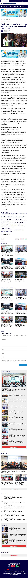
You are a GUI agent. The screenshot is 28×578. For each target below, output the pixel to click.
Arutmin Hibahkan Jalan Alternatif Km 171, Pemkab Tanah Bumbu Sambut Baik (17, 535)
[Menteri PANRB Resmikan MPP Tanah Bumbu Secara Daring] (5, 529)
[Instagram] (12, 566)
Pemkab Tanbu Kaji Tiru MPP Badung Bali (13, 511)
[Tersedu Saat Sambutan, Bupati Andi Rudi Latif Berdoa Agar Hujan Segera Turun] (5, 400)
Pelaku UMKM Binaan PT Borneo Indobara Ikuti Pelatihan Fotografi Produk (16, 394)
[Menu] (2, 3)
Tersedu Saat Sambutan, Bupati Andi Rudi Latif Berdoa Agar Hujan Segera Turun (17, 400)
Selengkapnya (13, 447)
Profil (11, 570)
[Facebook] (9, 566)
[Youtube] (14, 566)
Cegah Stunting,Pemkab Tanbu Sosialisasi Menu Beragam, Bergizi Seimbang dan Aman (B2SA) (14, 507)
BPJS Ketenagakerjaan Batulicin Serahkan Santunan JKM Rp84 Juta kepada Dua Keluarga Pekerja (20, 483)
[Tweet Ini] (18, 239)
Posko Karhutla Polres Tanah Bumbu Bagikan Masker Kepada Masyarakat (17, 418)
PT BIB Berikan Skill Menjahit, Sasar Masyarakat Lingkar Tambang (14, 498)
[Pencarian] (26, 3)
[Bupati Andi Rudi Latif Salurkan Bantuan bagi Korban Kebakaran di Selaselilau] (21, 274)
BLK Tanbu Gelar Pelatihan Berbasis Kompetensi (14, 515)
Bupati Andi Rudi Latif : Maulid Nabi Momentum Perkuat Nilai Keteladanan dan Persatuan (14, 214)
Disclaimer (6, 571)
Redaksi (16, 570)
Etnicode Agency (14, 574)
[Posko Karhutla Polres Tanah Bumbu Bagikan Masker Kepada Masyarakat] (5, 418)
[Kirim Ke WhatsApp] (26, 239)
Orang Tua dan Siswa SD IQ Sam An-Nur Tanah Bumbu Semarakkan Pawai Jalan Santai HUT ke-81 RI (17, 436)
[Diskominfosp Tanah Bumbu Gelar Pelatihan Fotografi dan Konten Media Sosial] (7, 261)
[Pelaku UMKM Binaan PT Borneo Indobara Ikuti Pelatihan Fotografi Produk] (5, 395)
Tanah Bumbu (9, 22)
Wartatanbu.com (8, 573)
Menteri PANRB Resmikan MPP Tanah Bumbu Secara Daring (17, 529)
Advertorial (3, 22)
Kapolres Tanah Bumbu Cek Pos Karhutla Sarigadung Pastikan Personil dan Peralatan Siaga (16, 412)
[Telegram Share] (23, 239)
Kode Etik (22, 570)
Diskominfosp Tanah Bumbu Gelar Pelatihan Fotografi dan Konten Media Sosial (13, 220)
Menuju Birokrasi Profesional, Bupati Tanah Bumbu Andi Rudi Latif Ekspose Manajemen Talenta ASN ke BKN (13, 217)
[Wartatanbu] (9, 3)
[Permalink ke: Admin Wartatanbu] (2, 30)
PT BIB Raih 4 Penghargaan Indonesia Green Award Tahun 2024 (15, 520)
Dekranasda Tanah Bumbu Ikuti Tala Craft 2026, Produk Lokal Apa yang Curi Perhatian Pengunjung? (13, 223)
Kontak (22, 571)
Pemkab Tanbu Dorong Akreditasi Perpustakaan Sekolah (14, 502)
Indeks (5, 570)
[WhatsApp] (17, 566)
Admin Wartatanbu (7, 30)
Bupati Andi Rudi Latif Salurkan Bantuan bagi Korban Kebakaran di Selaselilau (12, 230)
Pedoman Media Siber (15, 571)
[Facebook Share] (16, 239)
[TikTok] (19, 566)
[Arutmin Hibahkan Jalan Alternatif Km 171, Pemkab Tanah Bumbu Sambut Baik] (5, 535)
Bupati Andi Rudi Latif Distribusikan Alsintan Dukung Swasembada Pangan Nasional (17, 541)
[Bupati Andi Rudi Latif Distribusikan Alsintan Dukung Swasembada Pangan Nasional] (5, 541)
